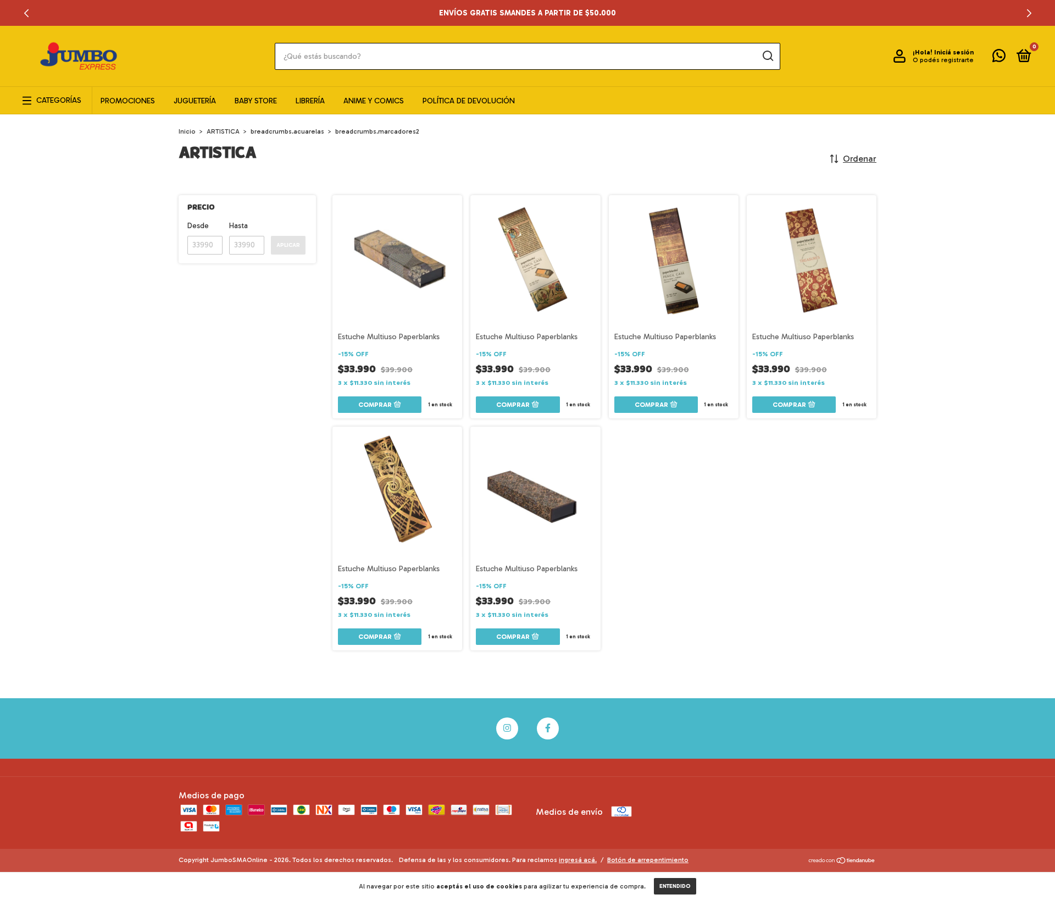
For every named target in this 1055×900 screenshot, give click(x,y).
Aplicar (288, 245)
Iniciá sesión (954, 52)
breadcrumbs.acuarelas (287, 131)
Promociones (128, 101)
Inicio (187, 131)
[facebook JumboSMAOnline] (548, 728)
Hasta (238, 225)
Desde (198, 225)
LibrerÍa (310, 101)
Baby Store (256, 101)
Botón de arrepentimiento (647, 860)
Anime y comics (373, 101)
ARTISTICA (223, 131)
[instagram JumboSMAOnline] (507, 728)
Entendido (675, 886)
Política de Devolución (469, 101)
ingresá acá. (578, 860)
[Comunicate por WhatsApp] (999, 58)
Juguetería (195, 101)
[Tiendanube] (842, 861)
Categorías (58, 100)
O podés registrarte (943, 60)
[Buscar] (767, 56)
